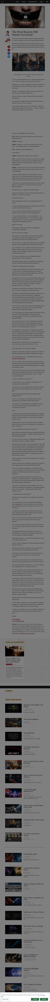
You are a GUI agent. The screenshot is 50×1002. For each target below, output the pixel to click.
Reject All (44, 999)
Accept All (35, 999)
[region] (25, 997)
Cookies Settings (5, 999)
